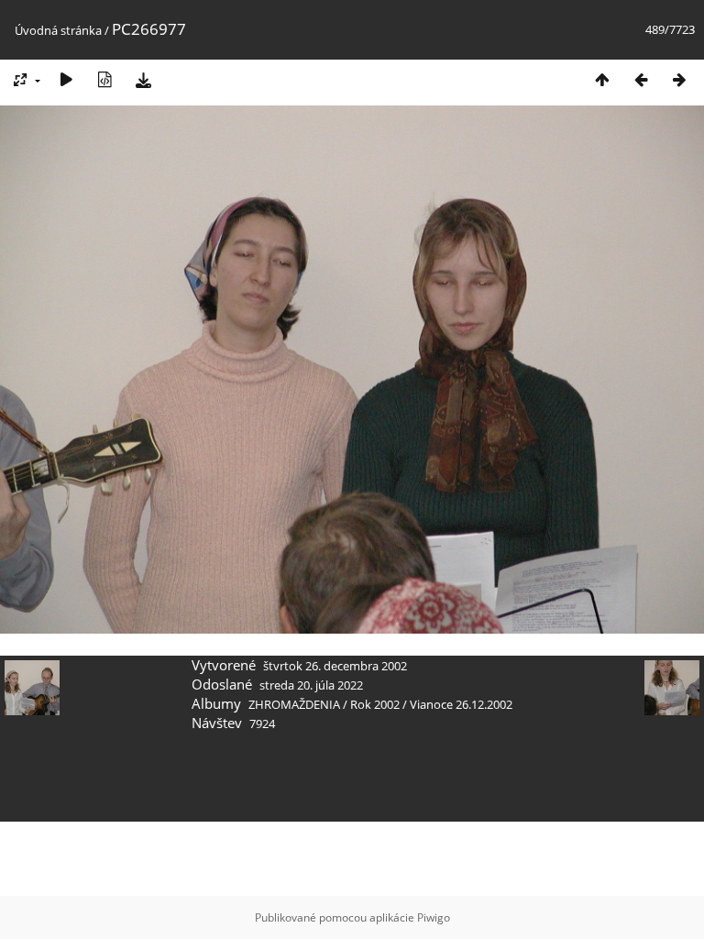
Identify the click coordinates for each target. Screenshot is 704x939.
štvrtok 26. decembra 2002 (335, 665)
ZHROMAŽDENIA (294, 704)
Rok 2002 (375, 704)
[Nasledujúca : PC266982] (679, 79)
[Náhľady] (602, 79)
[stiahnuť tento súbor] (143, 79)
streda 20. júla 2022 (311, 685)
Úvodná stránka (58, 30)
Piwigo (433, 917)
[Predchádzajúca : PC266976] (641, 79)
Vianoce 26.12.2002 (461, 704)
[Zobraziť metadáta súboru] (104, 79)
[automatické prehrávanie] (66, 79)
